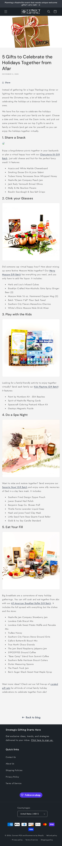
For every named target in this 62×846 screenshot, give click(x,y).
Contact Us (11, 757)
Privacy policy (17, 840)
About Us (10, 763)
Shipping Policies (14, 770)
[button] (6, 11)
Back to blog (33, 717)
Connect (15, 835)
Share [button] (7, 82)
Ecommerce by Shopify (35, 835)
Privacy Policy (12, 776)
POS (20, 835)
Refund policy (52, 835)
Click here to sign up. (42, 740)
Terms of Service (13, 783)
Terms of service (32, 840)
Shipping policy (47, 840)
